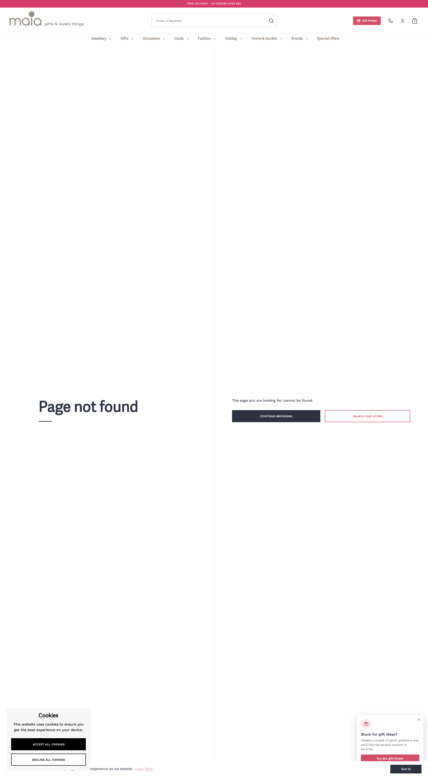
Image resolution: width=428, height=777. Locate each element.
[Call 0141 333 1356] (390, 20)
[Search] (271, 21)
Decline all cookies (48, 759)
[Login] (402, 20)
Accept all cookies (48, 744)
